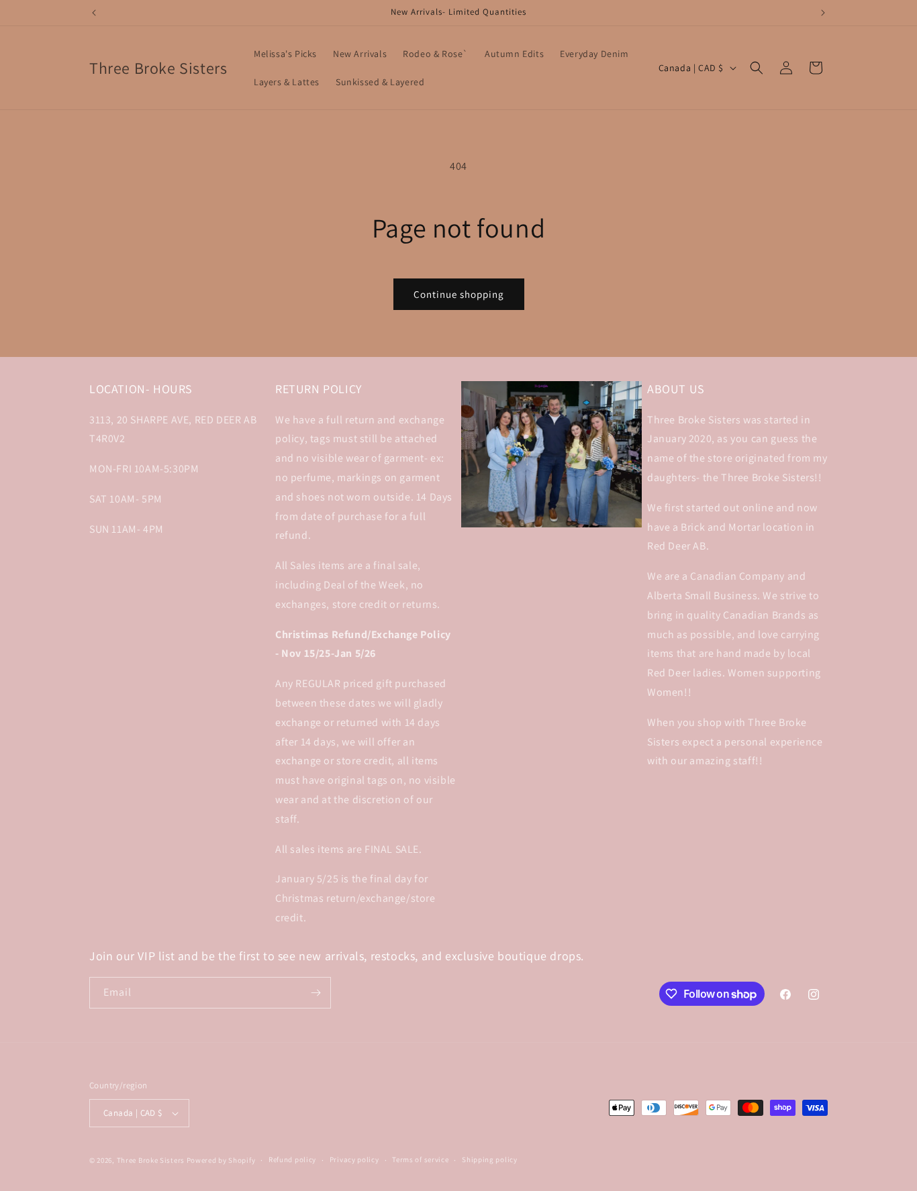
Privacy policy (354, 1159)
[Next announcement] (823, 12)
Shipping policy (490, 1159)
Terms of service (420, 1159)
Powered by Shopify (221, 1160)
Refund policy (292, 1159)
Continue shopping (459, 294)
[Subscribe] (315, 992)
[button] (756, 68)
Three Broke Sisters (151, 1160)
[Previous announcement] (94, 12)
